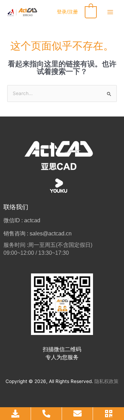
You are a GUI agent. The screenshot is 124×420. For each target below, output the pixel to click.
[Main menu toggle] (110, 12)
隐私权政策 (106, 381)
